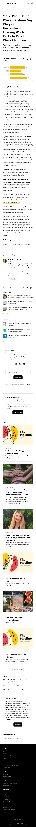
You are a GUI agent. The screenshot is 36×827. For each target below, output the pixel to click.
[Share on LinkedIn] (31, 59)
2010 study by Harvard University (14, 91)
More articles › (7, 313)
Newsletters (6, 767)
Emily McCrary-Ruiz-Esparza (16, 260)
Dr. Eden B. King (16, 124)
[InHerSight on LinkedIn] (22, 824)
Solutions (5, 774)
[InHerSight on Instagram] (26, 824)
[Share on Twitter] (27, 59)
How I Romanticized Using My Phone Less (16, 690)
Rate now (18, 724)
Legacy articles (7, 807)
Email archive (6, 812)
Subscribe (18, 377)
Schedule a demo (7, 776)
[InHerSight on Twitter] (18, 824)
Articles (5, 760)
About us (5, 792)
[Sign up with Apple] (24, 364)
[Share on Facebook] (23, 59)
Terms (23, 384)
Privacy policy (6, 799)
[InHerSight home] (11, 3)
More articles (18, 669)
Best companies (7, 756)
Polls (4, 758)
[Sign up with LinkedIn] (16, 364)
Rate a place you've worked (10, 765)
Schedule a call (7, 785)
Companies (6, 753)
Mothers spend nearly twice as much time (16, 149)
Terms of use (6, 801)
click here (22, 382)
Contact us (6, 797)
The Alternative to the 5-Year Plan (14, 686)
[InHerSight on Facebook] (14, 824)
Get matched (18, 412)
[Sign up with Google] (20, 364)
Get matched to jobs (8, 763)
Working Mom (8, 738)
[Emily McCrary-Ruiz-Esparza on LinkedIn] (12, 279)
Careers (5, 794)
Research (18, 738)
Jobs (4, 751)
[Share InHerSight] (10, 824)
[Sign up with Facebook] (12, 364)
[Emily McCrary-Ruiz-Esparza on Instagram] (14, 279)
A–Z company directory (9, 809)
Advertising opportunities (10, 783)
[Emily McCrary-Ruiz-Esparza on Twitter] (9, 279)
